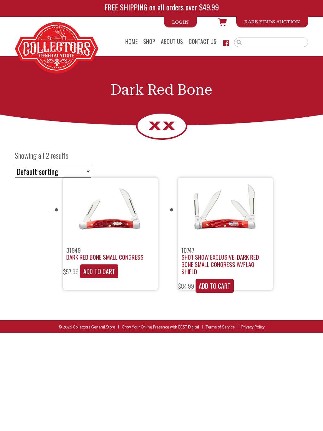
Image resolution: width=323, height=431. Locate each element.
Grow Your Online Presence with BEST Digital (160, 327)
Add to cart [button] (99, 271)
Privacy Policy (253, 327)
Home (131, 41)
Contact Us (202, 41)
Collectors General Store (94, 327)
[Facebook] (226, 43)
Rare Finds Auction (272, 22)
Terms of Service (220, 327)
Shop (149, 41)
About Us (172, 41)
